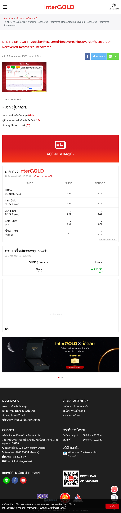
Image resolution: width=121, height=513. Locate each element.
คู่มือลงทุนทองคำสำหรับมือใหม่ (18, 411)
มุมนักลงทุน (10, 401)
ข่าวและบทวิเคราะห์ (26, 18)
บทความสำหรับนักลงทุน (14, 406)
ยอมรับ (112, 506)
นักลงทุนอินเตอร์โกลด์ (13, 415)
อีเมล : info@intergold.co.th (19, 461)
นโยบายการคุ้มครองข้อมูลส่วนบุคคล (21, 420)
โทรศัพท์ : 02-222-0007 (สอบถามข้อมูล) (25, 448)
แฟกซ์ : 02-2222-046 (16, 456)
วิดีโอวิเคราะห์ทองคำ (74, 411)
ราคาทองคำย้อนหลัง (108, 239)
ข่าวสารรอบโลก (71, 415)
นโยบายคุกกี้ (60, 508)
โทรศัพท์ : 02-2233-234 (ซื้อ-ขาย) (21, 452)
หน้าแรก (8, 18)
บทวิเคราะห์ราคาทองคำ (75, 406)
